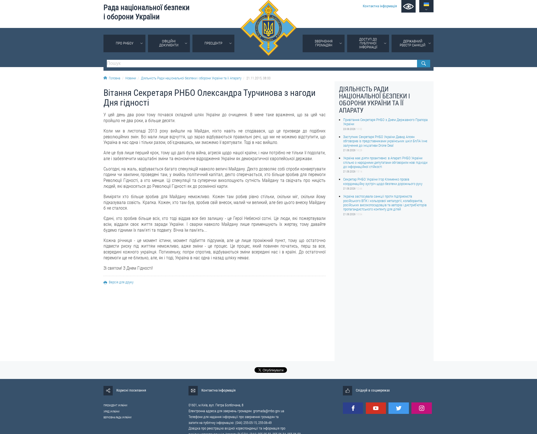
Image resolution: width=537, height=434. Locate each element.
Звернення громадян (324, 43)
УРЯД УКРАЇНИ (111, 411)
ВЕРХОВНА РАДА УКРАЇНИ (117, 417)
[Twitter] (398, 408)
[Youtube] (376, 408)
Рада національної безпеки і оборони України (146, 12)
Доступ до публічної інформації (368, 43)
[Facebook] (353, 408)
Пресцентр (213, 43)
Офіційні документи (168, 43)
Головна (114, 78)
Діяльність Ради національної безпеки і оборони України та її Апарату (191, 78)
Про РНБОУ (124, 43)
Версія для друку (121, 282)
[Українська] (426, 4)
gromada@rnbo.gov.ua (268, 411)
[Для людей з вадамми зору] (408, 6)
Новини (130, 78)
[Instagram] (421, 408)
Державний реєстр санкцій (412, 43)
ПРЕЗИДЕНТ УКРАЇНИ (115, 405)
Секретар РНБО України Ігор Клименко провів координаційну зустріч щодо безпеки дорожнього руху (382, 181)
